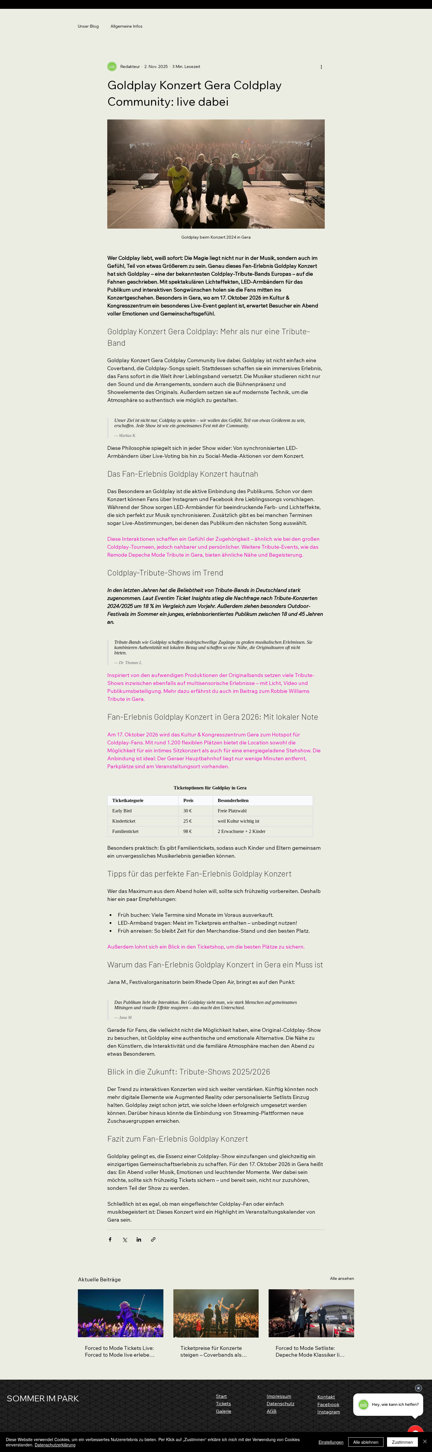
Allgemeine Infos (126, 26)
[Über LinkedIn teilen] (139, 1239)
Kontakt (326, 1397)
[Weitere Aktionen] (321, 66)
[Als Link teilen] (153, 1239)
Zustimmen (402, 1442)
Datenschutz (280, 1403)
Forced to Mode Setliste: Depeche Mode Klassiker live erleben (310, 1351)
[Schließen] (424, 1442)
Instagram (328, 1412)
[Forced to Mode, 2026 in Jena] (120, 1313)
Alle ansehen (342, 1278)
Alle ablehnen (366, 1442)
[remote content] (210, 428)
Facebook (328, 1404)
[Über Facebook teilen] (110, 1239)
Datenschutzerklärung (55, 1445)
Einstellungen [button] (331, 1442)
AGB (272, 1411)
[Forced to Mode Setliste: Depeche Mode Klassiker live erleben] (311, 1313)
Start (221, 1396)
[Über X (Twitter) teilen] (124, 1239)
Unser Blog (88, 26)
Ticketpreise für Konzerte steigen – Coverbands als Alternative (211, 1351)
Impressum (279, 1396)
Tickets (223, 1403)
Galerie (223, 1411)
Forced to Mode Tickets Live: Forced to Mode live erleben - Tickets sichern (120, 1351)
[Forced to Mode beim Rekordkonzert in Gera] (216, 1313)
